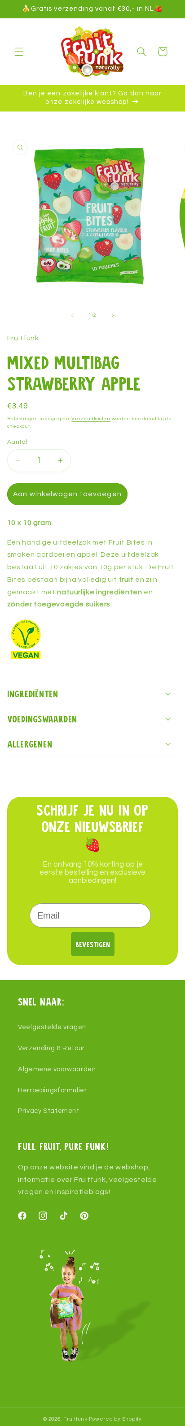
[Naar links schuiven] (72, 315)
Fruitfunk (75, 1419)
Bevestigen (92, 944)
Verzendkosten (90, 418)
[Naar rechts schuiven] (113, 315)
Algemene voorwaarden (57, 1069)
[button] (19, 51)
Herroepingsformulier (52, 1090)
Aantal (17, 442)
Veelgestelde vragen (52, 1027)
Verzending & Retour (51, 1048)
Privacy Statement (48, 1111)
